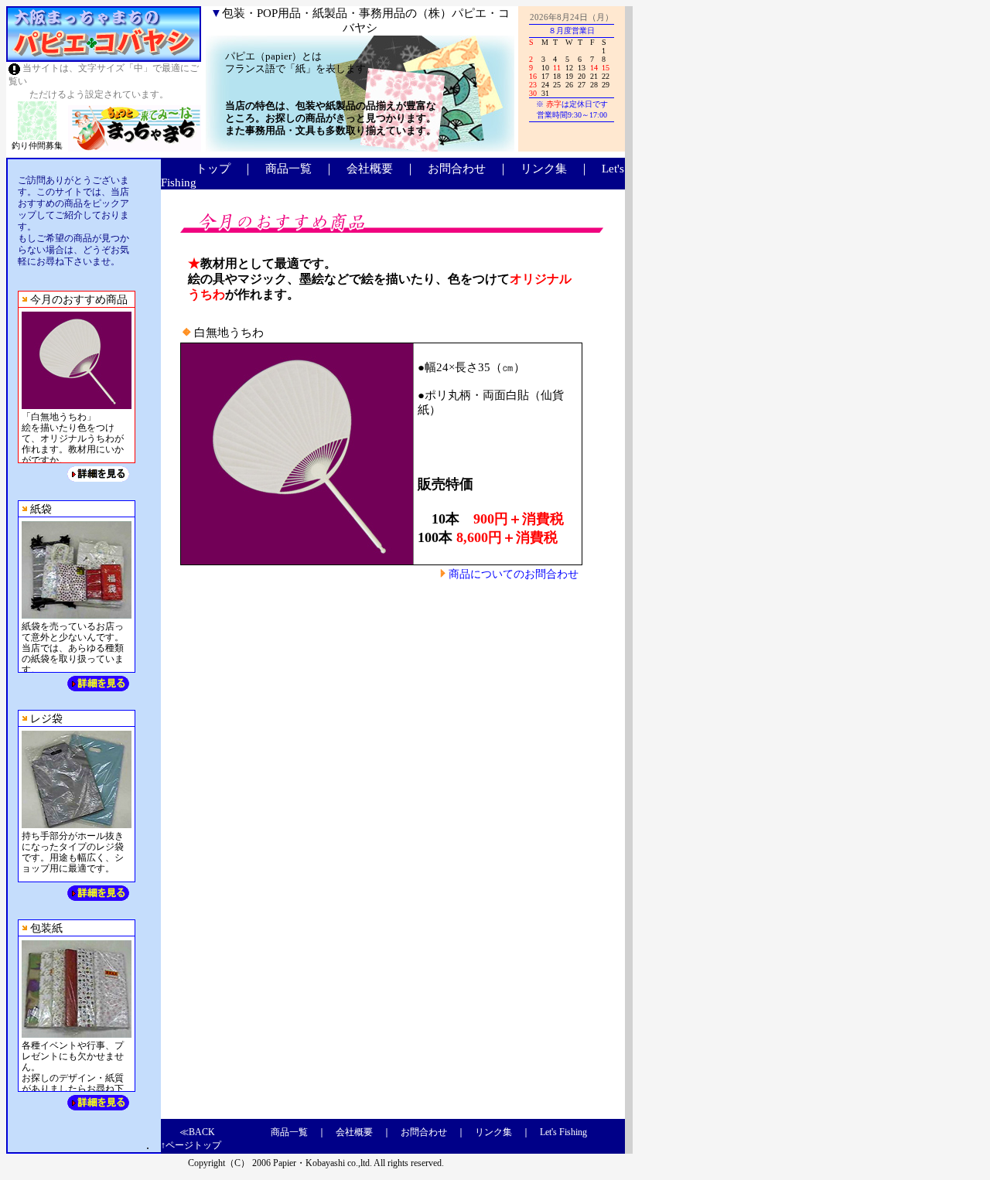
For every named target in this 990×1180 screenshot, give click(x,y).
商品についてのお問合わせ (514, 574)
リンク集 (544, 168)
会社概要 (369, 168)
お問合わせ (457, 168)
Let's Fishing (563, 1132)
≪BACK (197, 1132)
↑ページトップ (191, 1145)
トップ (213, 168)
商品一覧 (288, 168)
